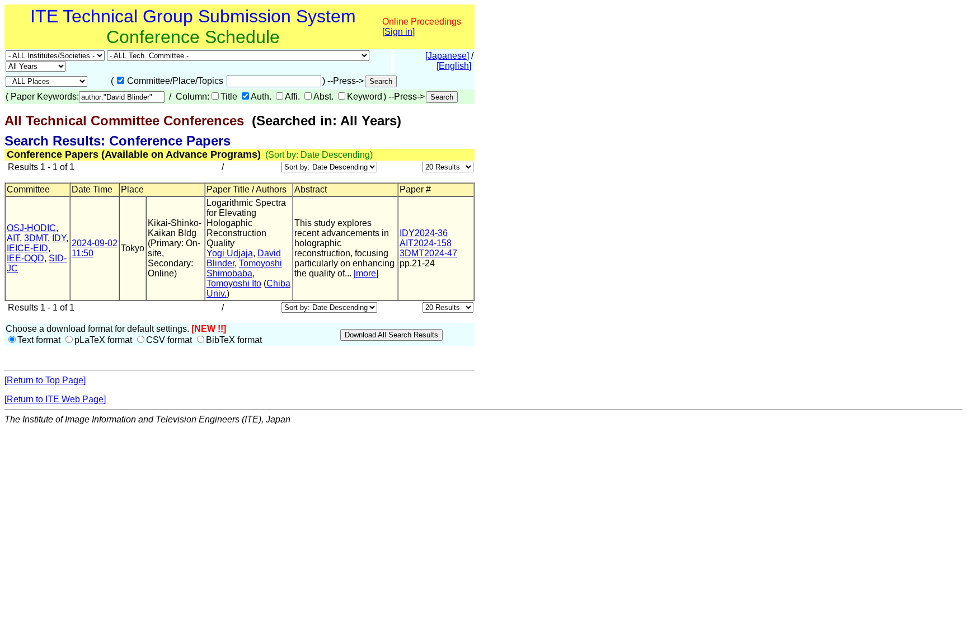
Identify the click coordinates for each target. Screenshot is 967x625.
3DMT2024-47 (428, 253)
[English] (453, 66)
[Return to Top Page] (45, 380)
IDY (59, 238)
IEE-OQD (25, 258)
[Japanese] (447, 55)
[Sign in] (398, 31)
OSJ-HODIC (31, 228)
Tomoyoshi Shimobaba (244, 268)
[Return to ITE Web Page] (55, 399)
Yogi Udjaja (229, 253)
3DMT (36, 238)
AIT (13, 238)
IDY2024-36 (424, 233)
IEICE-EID (27, 248)
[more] (366, 273)
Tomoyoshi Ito (233, 283)
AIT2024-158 (426, 243)
